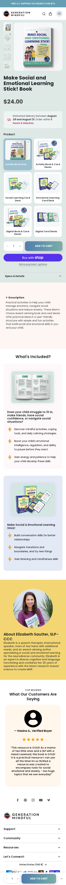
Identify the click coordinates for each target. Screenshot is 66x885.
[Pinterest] (25, 800)
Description (16, 297)
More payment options (33, 264)
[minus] (7, 246)
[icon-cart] (50, 13)
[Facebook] (17, 800)
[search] (44, 13)
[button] (43, 246)
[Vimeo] (48, 800)
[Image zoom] (38, 46)
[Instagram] (33, 800)
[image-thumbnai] (8, 26)
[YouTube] (41, 800)
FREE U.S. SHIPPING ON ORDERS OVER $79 (33, 3)
